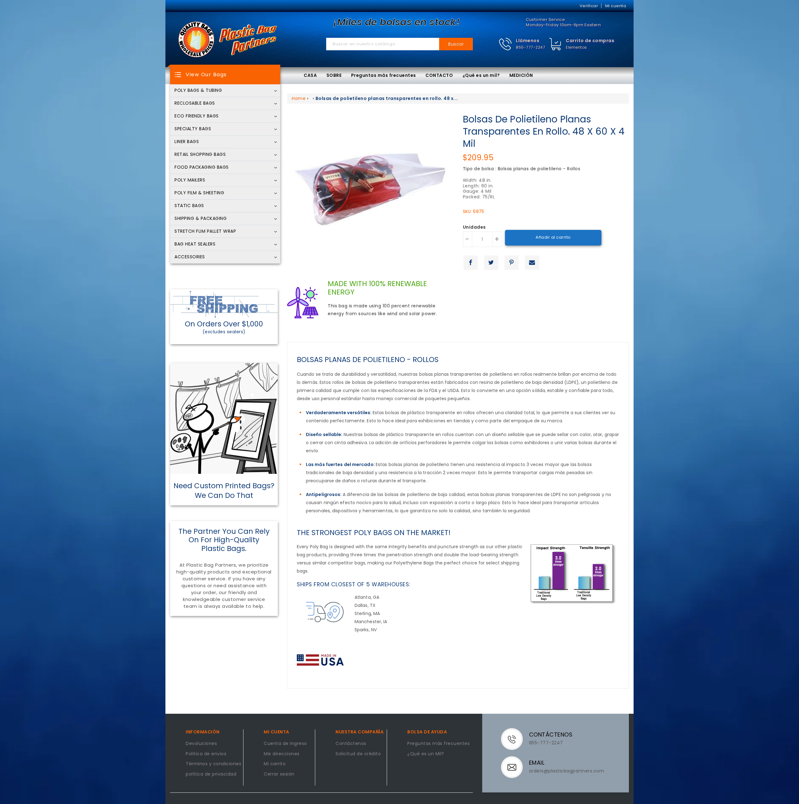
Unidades (474, 227)
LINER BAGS (186, 142)
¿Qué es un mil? (481, 75)
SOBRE (334, 75)
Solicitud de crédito (358, 754)
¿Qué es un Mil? (425, 754)
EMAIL (537, 763)
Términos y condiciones (213, 764)
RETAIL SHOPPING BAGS (200, 154)
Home (299, 98)
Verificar (589, 6)
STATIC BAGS (189, 206)
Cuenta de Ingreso (285, 744)
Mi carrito (275, 764)
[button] (522, 44)
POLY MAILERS (189, 180)
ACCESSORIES (189, 257)
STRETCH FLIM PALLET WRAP (205, 231)
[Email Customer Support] (515, 767)
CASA (310, 75)
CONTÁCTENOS (551, 734)
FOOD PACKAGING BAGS (201, 167)
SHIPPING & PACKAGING (200, 218)
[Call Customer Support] (515, 739)
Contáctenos (351, 744)
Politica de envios (206, 754)
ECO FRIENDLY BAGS (196, 116)
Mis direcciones (282, 754)
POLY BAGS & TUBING (198, 90)
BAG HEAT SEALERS (194, 244)
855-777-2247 (530, 47)
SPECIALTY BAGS (192, 129)
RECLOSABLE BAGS (194, 103)
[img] (555, 44)
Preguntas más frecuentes (383, 75)
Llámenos (527, 40)
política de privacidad (211, 774)
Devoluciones (201, 744)
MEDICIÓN (521, 75)
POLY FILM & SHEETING (199, 193)
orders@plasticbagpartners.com (566, 771)
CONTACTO (439, 75)
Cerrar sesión (279, 774)
